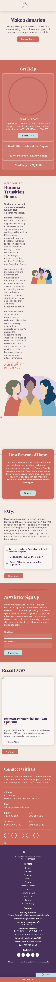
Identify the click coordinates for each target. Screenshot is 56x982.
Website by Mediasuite (40, 962)
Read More (13, 576)
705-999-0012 (36, 816)
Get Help (28, 872)
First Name (8, 632)
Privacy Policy (28, 904)
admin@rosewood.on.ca (16, 807)
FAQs (28, 889)
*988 (39, 938)
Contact (28, 897)
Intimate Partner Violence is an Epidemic (25, 720)
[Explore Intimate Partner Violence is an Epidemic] (28, 696)
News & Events (28, 886)
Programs (28, 875)
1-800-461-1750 (35, 931)
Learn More (28, 135)
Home (28, 868)
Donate (28, 493)
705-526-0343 (36, 825)
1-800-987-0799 (12, 825)
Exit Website (28, 979)
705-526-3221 (11, 816)
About (28, 879)
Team (28, 882)
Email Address (10, 641)
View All (10, 751)
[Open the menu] (2, 5)
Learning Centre (28, 893)
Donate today (28, 39)
